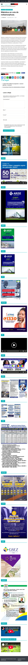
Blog (6, 1)
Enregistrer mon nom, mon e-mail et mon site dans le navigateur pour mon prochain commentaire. (14, 126)
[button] (14, 172)
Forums (2, 1)
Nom (4, 110)
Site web (5, 120)
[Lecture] (2, 183)
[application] (14, 172)
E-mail (5, 115)
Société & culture (9, 9)
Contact (8, 1)
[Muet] (23, 183)
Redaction (4, 17)
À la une (3, 9)
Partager (5, 80)
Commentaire (6, 99)
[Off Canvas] (2, 4)
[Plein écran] (25, 183)
